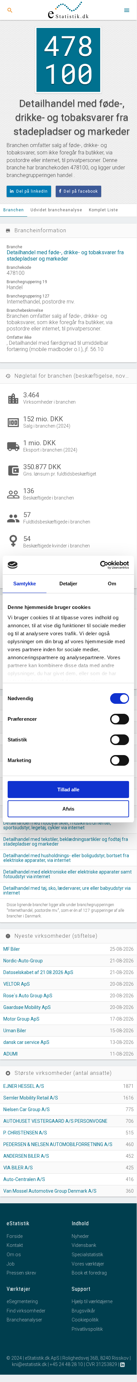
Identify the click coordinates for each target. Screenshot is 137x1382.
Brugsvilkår (83, 1310)
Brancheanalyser (24, 1319)
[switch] (119, 719)
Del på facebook (81, 191)
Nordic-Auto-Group (23, 960)
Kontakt (15, 1245)
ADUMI (10, 1054)
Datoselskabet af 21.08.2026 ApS (38, 972)
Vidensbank (84, 1245)
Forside (15, 1236)
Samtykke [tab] (24, 583)
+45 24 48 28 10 (66, 1364)
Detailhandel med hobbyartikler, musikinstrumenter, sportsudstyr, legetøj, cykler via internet (57, 825)
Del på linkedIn (32, 191)
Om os (14, 1254)
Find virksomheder (26, 1310)
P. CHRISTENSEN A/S (25, 1132)
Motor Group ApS (21, 1019)
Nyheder (80, 1236)
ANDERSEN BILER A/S (26, 1156)
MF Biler (11, 949)
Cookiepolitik (85, 1319)
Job (11, 1264)
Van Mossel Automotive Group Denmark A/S (50, 1191)
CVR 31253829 (101, 1364)
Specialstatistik (87, 1254)
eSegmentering (22, 1301)
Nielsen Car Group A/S (26, 1109)
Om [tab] (112, 583)
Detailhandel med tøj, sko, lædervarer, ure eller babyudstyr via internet (67, 890)
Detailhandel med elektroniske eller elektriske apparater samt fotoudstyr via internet (67, 874)
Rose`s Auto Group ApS (27, 995)
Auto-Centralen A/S (24, 1179)
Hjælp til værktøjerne (92, 1301)
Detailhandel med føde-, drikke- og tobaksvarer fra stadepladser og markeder (65, 255)
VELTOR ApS (16, 984)
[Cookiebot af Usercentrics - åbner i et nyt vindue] (100, 565)
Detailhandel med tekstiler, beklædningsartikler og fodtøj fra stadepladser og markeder (65, 841)
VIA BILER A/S (18, 1167)
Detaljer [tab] (68, 583)
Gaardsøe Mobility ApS (27, 1007)
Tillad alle (68, 789)
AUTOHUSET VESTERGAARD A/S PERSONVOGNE (55, 1121)
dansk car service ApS (26, 1042)
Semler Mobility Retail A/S (30, 1097)
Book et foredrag (89, 1273)
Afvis (68, 809)
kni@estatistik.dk (29, 1364)
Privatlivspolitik (87, 1329)
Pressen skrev (21, 1273)
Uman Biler (14, 1030)
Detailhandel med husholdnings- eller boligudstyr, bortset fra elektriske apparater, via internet (66, 858)
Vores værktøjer (88, 1264)
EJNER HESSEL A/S (23, 1086)
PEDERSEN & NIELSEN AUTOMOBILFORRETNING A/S (57, 1144)
